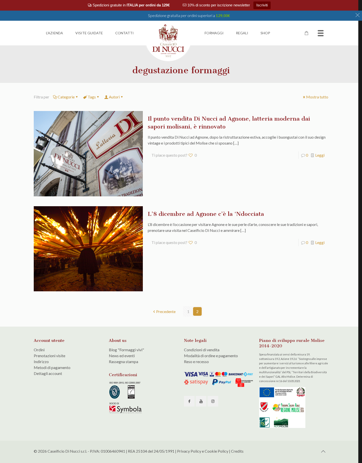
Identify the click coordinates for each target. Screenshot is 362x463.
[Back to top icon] (323, 451)
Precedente (166, 311)
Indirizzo (41, 361)
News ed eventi (122, 355)
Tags (92, 96)
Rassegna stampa (123, 361)
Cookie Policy (216, 451)
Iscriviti (262, 5)
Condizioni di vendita (201, 349)
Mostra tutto (317, 96)
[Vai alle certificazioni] (126, 412)
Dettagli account (48, 373)
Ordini (39, 349)
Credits (237, 451)
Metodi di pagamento (52, 367)
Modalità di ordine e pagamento (211, 355)
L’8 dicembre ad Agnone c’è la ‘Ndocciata (206, 213)
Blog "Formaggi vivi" (126, 349)
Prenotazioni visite (49, 355)
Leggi (320, 155)
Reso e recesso (196, 361)
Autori (114, 96)
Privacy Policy (189, 451)
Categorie (66, 96)
